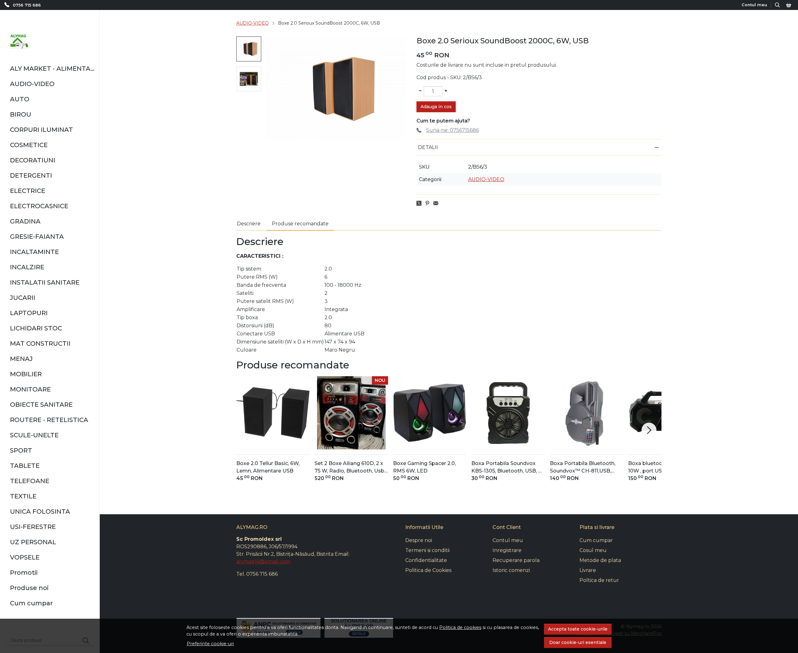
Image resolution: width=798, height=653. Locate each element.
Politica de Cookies (428, 570)
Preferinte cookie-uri (210, 643)
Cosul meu (593, 550)
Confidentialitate (426, 560)
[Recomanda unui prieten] (437, 203)
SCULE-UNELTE (34, 435)
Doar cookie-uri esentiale (577, 642)
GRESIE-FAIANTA (37, 236)
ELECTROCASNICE (39, 206)
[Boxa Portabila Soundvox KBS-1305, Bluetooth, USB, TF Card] (508, 412)
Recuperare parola (516, 560)
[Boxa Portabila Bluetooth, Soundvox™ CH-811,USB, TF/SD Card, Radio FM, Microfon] (586, 412)
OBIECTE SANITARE (41, 404)
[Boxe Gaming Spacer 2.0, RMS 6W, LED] (429, 412)
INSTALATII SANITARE (44, 282)
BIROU (20, 114)
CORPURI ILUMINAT (41, 129)
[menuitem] (248, 48)
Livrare (587, 570)
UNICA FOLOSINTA (40, 511)
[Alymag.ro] (19, 41)
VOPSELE (25, 557)
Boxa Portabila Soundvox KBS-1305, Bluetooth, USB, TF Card (508, 467)
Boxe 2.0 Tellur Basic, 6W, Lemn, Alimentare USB (268, 467)
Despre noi (418, 540)
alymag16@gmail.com (263, 561)
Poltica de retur (599, 580)
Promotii (24, 572)
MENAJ (21, 359)
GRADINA (25, 221)
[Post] (420, 203)
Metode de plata (600, 560)
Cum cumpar (31, 603)
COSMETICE (29, 145)
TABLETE (25, 465)
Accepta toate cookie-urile (578, 629)
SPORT (21, 450)
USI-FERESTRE (33, 527)
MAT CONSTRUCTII (40, 343)
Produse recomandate (300, 224)
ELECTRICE (27, 190)
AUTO (19, 99)
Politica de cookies (460, 627)
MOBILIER (26, 374)
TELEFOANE (29, 481)
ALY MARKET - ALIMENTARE (52, 68)
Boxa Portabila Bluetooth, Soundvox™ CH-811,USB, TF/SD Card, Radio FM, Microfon (582, 467)
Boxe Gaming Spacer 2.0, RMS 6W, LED (424, 467)
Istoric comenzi (511, 570)
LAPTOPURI (29, 313)
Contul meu (508, 540)
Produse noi (29, 588)
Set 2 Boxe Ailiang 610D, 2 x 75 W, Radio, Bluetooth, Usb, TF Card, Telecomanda (350, 467)
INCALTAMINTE (34, 252)
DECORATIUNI (32, 160)
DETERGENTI (31, 175)
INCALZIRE (27, 267)
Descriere (249, 224)
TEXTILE (23, 496)
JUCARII (22, 297)
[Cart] (789, 5)
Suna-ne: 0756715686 (452, 130)
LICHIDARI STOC (36, 328)
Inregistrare (507, 550)
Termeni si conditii (427, 550)
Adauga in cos (436, 106)
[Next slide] (649, 430)
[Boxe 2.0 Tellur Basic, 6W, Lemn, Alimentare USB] (273, 412)
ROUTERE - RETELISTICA (49, 420)
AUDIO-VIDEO (32, 84)
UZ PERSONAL (33, 542)
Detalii (428, 147)
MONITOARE (30, 389)
